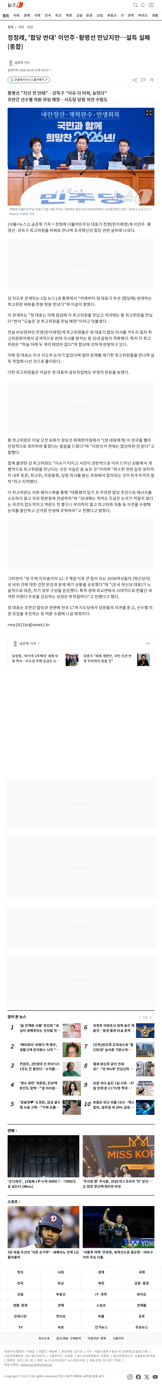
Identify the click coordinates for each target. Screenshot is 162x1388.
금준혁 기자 (22, 63)
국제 (142, 1272)
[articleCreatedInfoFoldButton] (50, 70)
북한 (101, 1283)
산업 (20, 1294)
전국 (20, 1283)
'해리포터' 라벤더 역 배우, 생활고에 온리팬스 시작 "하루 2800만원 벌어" (39, 1050)
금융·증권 (141, 1283)
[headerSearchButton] (135, 4)
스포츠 (13, 1201)
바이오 (141, 1294)
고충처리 (118, 1338)
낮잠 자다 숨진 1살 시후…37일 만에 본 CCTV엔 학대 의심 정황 (113, 1088)
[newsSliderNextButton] (151, 1017)
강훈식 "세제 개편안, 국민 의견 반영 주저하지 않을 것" (108, 658)
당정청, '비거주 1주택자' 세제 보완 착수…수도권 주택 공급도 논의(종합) (36, 659)
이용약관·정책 (97, 1338)
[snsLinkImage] (129, 1377)
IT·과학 (101, 1294)
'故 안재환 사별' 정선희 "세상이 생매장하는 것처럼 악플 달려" (40, 1030)
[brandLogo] (15, 4)
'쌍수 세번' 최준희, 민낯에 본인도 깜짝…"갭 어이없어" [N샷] (40, 1088)
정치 (11, 27)
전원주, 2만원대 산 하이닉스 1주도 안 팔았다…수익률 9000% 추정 (40, 1069)
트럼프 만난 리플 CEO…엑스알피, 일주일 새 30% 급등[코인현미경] (113, 1107)
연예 (11, 1130)
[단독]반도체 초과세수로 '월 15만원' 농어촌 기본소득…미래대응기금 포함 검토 (113, 1050)
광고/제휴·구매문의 (68, 1338)
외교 (61, 1283)
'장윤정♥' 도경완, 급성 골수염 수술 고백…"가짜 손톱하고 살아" (40, 1107)
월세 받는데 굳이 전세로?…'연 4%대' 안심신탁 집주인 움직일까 (113, 1069)
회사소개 (44, 1338)
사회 (61, 1272)
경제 (101, 1272)
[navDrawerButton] (151, 4)
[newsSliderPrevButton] (140, 1017)
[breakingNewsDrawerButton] (143, 4)
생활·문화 (20, 1305)
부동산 (61, 1294)
